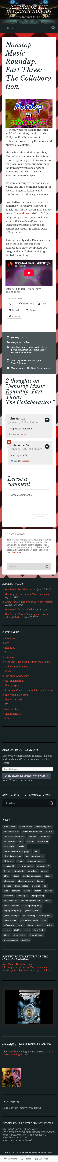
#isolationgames (43, 827)
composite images (36, 861)
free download (21, 886)
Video (27, 342)
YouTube (15, 352)
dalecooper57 (20, 445)
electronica (9, 881)
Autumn (30, 841)
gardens (36, 886)
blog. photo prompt (13, 856)
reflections (9, 925)
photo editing (29, 915)
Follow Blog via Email (20, 749)
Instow (37, 891)
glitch (44, 347)
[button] (22, 1016)
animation (10, 638)
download (32, 871)
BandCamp (43, 841)
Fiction (8, 652)
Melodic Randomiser (16, 666)
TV (6, 704)
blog (18, 347)
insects (27, 891)
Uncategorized (12, 713)
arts (13, 342)
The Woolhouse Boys (16, 694)
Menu (11, 28)
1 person (23, 434)
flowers (7, 886)
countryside (9, 866)
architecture (9, 841)
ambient (32, 836)
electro (48, 876)
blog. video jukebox (34, 856)
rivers (30, 925)
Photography (11, 685)
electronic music (31, 347)
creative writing (26, 866)
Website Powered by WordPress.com (28, 1152)
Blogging (9, 647)
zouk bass (26, 352)
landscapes (22, 896)
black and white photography (17, 851)
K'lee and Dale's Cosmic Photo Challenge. (27, 661)
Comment (40, 516)
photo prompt (10, 920)
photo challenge (11, 915)
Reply (47, 420)
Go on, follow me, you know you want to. (26, 775)
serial (39, 925)
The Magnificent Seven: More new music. (27, 594)
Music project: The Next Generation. (30, 368)
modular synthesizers (31, 900)
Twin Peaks (11, 709)
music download (11, 905)
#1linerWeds (9, 827)
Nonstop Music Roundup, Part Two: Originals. (27, 361)
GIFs (6, 891)
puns (44, 920)
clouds (20, 861)
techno (7, 930)
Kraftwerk (8, 896)
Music (19, 342)
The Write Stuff (13, 699)
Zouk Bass (25, 213)
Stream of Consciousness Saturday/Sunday (28, 690)
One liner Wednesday (16, 676)
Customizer (16, 552)
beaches (21, 846)
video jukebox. (35, 935)
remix (35, 350)
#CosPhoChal (25, 827)
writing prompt (11, 940)
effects (15, 876)
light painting (38, 896)
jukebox (48, 891)
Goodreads (14, 1051)
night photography (12, 910)
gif (45, 886)
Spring (49, 925)
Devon (7, 871)
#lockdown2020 (11, 832)
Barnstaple (9, 846)
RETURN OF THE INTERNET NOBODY (29, 9)
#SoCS (49, 832)
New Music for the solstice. (19, 609)
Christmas (9, 861)
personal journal (13, 680)
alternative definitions (14, 836)
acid (13, 347)
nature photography (32, 905)
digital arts (19, 871)
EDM (6, 876)
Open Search (52, 28)
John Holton (16, 418)
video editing (19, 935)
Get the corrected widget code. (28, 1053)
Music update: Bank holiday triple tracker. (28, 602)
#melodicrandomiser (32, 832)
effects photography (32, 876)
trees (27, 930)
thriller (17, 930)
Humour (9, 657)
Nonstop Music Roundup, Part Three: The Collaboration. (29, 66)
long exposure (10, 900)
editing (44, 871)
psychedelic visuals (21, 350)
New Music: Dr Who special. (20, 589)
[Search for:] (29, 566)
